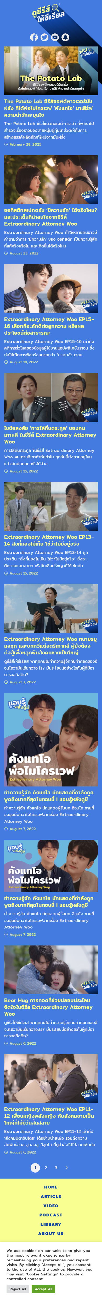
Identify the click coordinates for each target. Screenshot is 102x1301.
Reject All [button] (18, 1289)
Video (51, 1206)
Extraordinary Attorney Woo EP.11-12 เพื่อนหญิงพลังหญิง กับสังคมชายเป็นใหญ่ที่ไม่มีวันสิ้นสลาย (49, 1116)
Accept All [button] (43, 1289)
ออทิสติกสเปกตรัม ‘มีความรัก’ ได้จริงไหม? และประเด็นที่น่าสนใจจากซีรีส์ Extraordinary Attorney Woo (50, 217)
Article (51, 1196)
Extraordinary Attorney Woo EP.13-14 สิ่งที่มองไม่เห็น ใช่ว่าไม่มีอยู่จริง (49, 540)
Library (51, 1224)
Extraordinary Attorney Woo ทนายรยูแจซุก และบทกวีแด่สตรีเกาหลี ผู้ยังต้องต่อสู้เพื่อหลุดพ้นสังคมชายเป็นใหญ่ (50, 646)
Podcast (51, 1215)
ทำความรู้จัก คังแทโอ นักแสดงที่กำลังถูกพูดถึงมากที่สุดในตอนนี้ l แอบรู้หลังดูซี (49, 795)
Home (51, 1187)
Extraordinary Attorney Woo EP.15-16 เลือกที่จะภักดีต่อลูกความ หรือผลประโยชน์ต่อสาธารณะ (49, 326)
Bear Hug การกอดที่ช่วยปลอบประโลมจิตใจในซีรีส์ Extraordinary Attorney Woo (48, 1007)
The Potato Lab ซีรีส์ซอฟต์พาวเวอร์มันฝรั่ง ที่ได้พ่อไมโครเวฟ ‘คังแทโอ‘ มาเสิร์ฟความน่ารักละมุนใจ (48, 108)
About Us (51, 1233)
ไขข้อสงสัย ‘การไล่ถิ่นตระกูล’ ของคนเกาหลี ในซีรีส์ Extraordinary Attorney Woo (50, 435)
